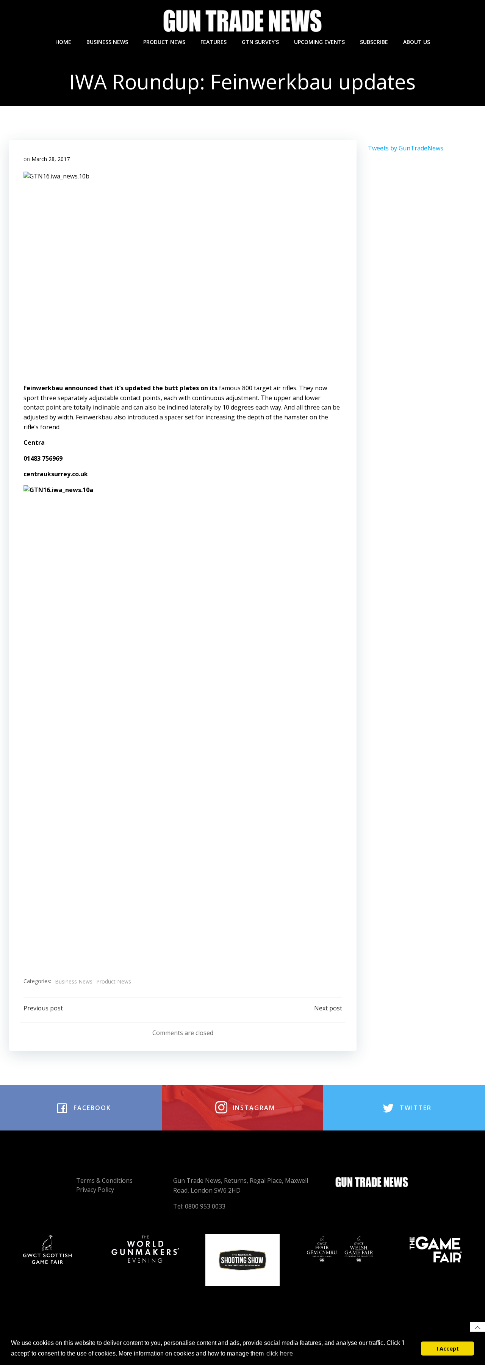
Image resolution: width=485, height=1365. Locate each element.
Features (213, 41)
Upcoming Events (319, 41)
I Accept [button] (447, 1348)
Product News (164, 41)
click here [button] (279, 1353)
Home (63, 41)
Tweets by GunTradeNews (405, 148)
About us (416, 41)
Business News (107, 41)
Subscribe (374, 41)
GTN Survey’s (260, 41)
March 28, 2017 (50, 159)
